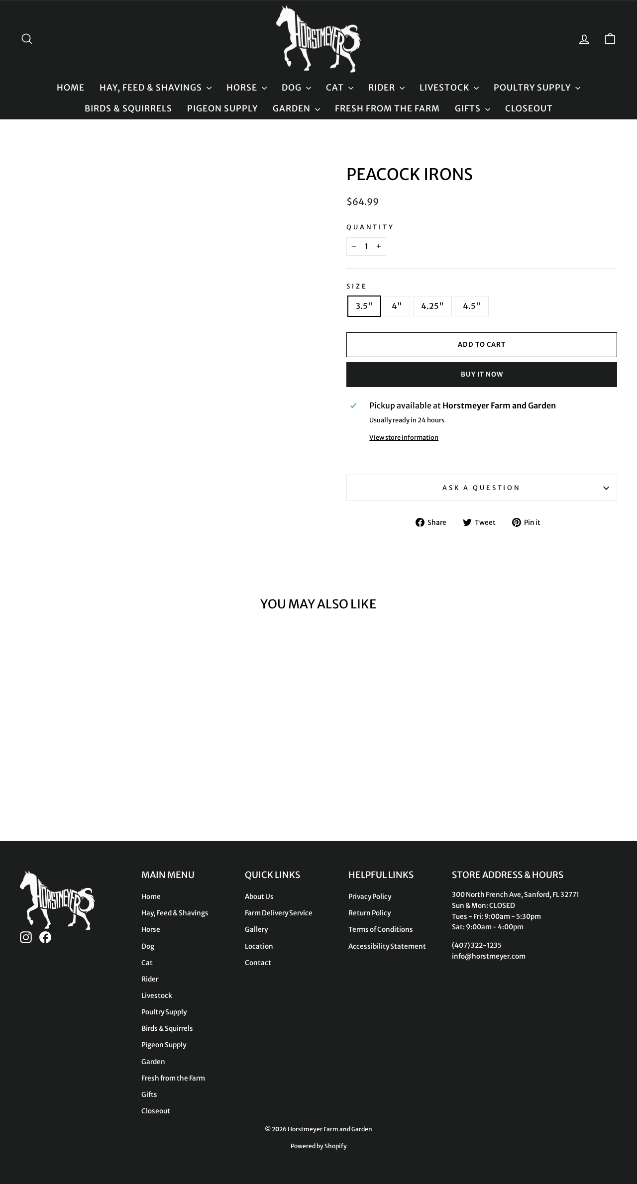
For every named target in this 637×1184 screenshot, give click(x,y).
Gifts (469, 108)
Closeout (529, 108)
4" (397, 306)
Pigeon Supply (222, 108)
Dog (293, 87)
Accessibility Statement (387, 946)
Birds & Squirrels (128, 108)
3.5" (364, 306)
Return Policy (369, 913)
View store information (403, 437)
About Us (259, 896)
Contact (258, 963)
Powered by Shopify (319, 1146)
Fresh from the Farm (387, 108)
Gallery (256, 929)
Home (71, 87)
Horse (242, 87)
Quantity (370, 227)
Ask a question (481, 488)
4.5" (472, 306)
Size (356, 286)
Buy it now (482, 374)
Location (259, 946)
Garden (293, 108)
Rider (382, 87)
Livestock (445, 87)
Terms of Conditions (380, 929)
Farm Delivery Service (279, 913)
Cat (336, 87)
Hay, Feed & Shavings (152, 87)
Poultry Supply (533, 87)
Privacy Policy (369, 896)
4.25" (432, 306)
